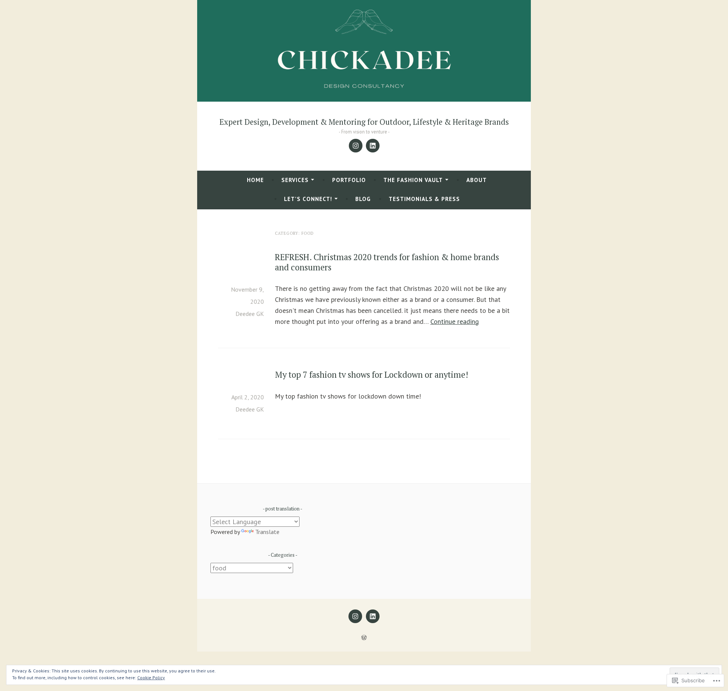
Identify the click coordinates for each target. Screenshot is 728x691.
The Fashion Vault (413, 180)
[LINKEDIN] (373, 616)
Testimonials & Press (424, 199)
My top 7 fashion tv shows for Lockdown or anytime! (371, 374)
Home (255, 180)
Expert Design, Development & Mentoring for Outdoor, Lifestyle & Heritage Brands (364, 122)
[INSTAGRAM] (355, 616)
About (476, 180)
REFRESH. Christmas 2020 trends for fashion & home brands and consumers (387, 262)
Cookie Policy (151, 677)
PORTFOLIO (349, 180)
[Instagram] (355, 145)
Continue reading (454, 321)
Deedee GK (249, 313)
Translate (267, 532)
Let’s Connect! (308, 199)
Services (295, 180)
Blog (363, 199)
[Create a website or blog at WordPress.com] (364, 637)
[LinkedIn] (373, 145)
